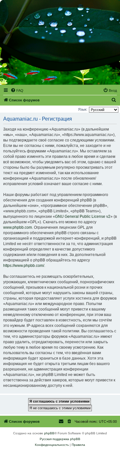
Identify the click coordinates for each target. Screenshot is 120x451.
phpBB (49, 433)
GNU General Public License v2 (82, 216)
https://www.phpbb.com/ (23, 265)
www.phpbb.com (17, 227)
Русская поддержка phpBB (60, 439)
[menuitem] (17, 90)
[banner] (60, 42)
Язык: (82, 109)
